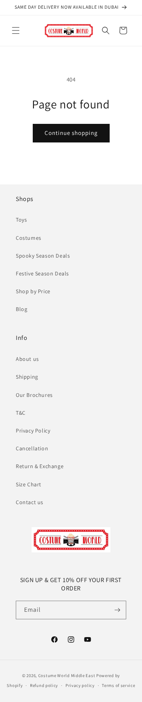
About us (27, 358)
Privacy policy (80, 685)
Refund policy (44, 685)
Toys (21, 219)
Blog (21, 309)
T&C (21, 412)
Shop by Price (33, 291)
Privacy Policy (33, 430)
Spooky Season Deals (43, 255)
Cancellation (32, 448)
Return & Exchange (40, 466)
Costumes (28, 237)
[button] (15, 30)
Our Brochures (34, 394)
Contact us (29, 502)
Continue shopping (71, 133)
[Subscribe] (117, 610)
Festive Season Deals (42, 273)
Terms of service (118, 685)
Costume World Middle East (66, 675)
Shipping (27, 376)
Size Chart (28, 484)
